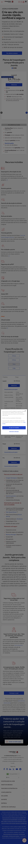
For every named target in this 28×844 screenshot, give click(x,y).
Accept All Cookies (14, 427)
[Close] (25, 410)
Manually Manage (14, 431)
